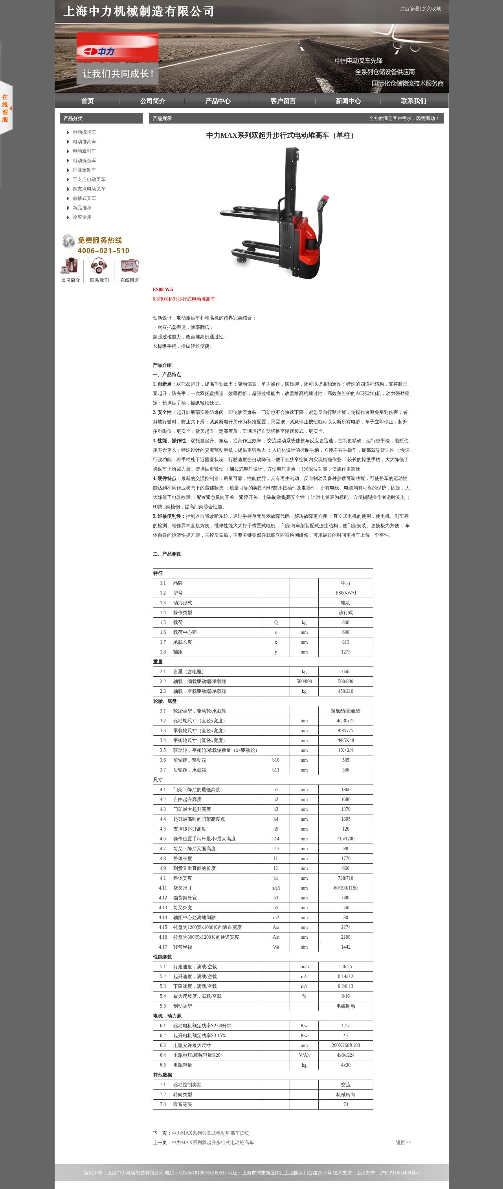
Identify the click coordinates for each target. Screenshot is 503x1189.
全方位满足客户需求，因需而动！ (404, 118)
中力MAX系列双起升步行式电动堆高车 (213, 1142)
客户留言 (283, 101)
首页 (87, 101)
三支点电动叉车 (89, 179)
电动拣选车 (84, 160)
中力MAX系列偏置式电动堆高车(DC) (211, 1133)
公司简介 (152, 101)
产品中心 (218, 101)
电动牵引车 (84, 151)
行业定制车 (84, 170)
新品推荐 (82, 207)
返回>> (403, 1142)
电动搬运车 (84, 132)
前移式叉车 (84, 198)
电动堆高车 (84, 141)
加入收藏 (431, 8)
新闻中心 (348, 101)
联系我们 (413, 101)
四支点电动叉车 (89, 189)
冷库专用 (82, 217)
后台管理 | (410, 8)
